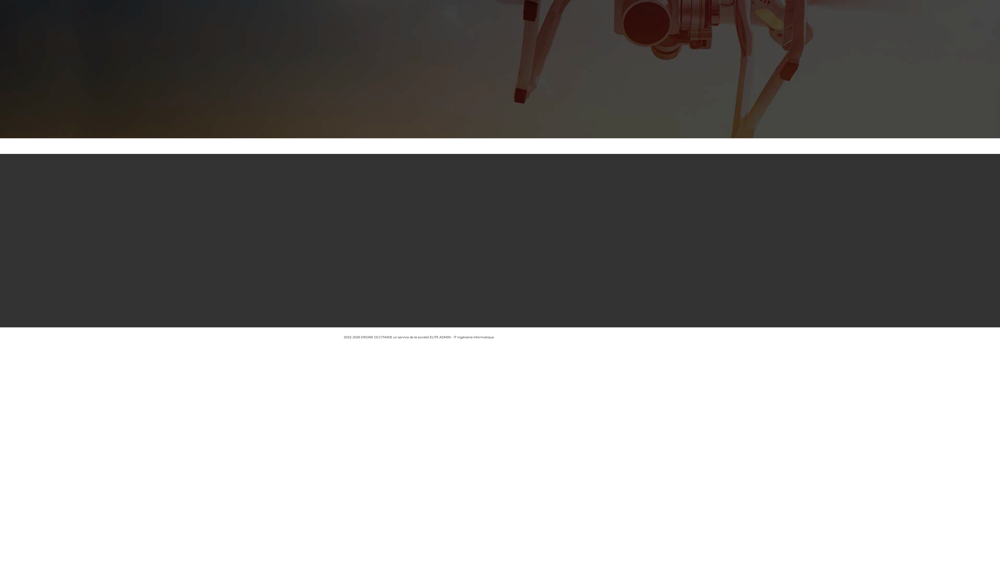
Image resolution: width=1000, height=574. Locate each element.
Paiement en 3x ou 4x (441, 278)
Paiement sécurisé (438, 250)
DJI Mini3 (496, 257)
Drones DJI (497, 193)
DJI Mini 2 (496, 250)
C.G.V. (429, 214)
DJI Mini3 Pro (499, 264)
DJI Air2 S (496, 292)
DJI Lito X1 (497, 285)
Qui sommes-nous (439, 193)
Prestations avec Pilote (442, 228)
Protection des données (443, 207)
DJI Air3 (495, 299)
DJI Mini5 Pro (499, 278)
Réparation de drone (440, 257)
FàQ (427, 221)
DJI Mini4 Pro (499, 271)
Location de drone (438, 243)
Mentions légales (437, 200)
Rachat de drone (437, 236)
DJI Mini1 (495, 243)
